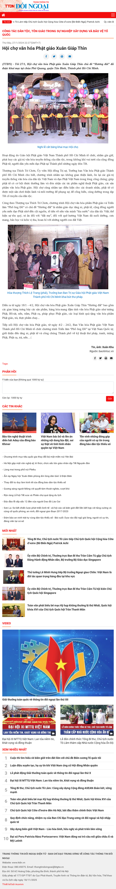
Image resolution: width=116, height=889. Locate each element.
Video (6, 623)
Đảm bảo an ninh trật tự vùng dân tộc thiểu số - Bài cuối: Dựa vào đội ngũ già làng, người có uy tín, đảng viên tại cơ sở (56, 519)
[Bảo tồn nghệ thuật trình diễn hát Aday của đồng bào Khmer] (19, 423)
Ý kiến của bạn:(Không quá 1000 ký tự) (23, 379)
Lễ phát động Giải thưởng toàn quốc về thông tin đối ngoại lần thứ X (50, 773)
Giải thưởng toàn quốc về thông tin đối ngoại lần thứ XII (35, 699)
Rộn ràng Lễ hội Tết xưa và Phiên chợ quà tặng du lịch (32, 495)
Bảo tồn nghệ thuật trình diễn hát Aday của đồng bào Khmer (19, 440)
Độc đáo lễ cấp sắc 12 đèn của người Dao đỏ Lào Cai (32, 501)
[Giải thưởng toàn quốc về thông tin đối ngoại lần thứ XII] (58, 663)
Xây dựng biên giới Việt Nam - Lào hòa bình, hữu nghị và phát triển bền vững (56, 829)
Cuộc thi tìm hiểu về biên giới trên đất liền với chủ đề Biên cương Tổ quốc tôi (55, 757)
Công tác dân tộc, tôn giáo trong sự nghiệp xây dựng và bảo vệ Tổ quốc (55, 32)
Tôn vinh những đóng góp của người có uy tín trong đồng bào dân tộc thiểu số (95, 440)
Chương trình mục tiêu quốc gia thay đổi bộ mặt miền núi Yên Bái (38, 456)
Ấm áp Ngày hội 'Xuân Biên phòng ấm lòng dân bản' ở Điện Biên (38, 476)
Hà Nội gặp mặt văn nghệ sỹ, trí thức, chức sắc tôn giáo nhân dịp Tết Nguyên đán (47, 463)
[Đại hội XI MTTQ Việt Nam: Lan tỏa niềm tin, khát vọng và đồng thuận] (29, 720)
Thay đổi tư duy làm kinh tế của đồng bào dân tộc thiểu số (35, 482)
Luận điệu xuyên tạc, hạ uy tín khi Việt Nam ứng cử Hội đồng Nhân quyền (54, 765)
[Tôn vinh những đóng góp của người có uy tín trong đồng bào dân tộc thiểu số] (97, 423)
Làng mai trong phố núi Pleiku (20, 469)
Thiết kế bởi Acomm (13, 884)
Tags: (5, 363)
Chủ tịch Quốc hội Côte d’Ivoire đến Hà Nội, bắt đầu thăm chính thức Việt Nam (57, 810)
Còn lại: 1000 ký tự (12, 397)
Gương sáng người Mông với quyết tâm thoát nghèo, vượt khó (36, 488)
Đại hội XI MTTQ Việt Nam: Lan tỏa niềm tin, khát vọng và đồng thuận (52, 780)
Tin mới (7, 22)
